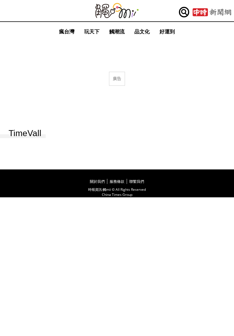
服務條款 (117, 181)
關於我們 (97, 181)
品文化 (142, 31)
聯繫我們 (136, 181)
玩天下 (92, 31)
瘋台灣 (66, 31)
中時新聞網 (212, 12)
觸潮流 (117, 31)
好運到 (167, 31)
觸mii (117, 10)
